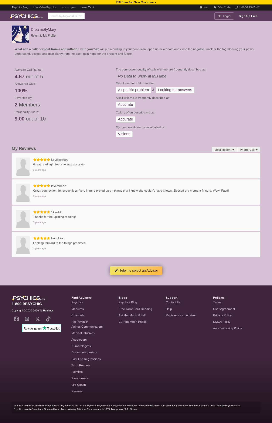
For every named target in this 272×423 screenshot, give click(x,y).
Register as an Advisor (181, 315)
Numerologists (81, 346)
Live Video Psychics (45, 7)
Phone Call (247, 149)
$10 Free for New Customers (136, 2)
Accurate (125, 104)
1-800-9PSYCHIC (249, 7)
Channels (77, 315)
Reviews (77, 391)
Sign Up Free (248, 16)
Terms (217, 302)
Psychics (77, 302)
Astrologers (79, 339)
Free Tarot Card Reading (135, 309)
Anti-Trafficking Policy (227, 328)
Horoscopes (69, 7)
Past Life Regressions (86, 359)
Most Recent (222, 149)
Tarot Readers (81, 365)
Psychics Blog (20, 7)
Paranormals (80, 378)
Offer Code (223, 7)
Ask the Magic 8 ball (132, 315)
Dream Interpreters (84, 352)
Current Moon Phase (133, 321)
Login (226, 16)
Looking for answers (175, 90)
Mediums (77, 309)
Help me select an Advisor (138, 270)
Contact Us (173, 302)
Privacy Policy (222, 315)
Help (206, 7)
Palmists (77, 371)
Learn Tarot (87, 7)
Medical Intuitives (83, 333)
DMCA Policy (221, 321)
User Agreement (224, 309)
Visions (124, 134)
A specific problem (133, 90)
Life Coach (78, 384)
